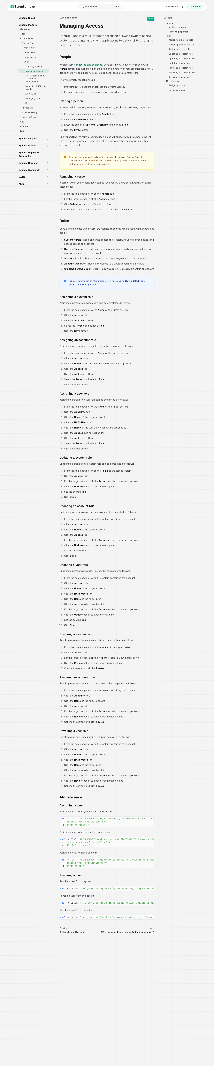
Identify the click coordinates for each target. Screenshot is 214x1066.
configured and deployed (88, 64)
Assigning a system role (181, 40)
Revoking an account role (182, 72)
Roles (168, 36)
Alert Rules (30, 93)
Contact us (195, 6)
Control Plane (28, 43)
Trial (22, 33)
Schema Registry (30, 117)
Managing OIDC (33, 98)
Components (26, 38)
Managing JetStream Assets (35, 87)
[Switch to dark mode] (182, 6)
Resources (170, 6)
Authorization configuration (83, 284)
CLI (25, 103)
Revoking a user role (179, 77)
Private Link (27, 107)
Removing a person (178, 31)
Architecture (30, 47)
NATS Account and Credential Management (34, 78)
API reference (173, 81)
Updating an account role (182, 58)
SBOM (23, 121)
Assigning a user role (179, 49)
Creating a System (34, 66)
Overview (25, 29)
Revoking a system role (181, 68)
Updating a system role (181, 54)
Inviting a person (177, 27)
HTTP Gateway (29, 112)
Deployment (30, 52)
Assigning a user (177, 85)
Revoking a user (177, 90)
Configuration (30, 57)
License (24, 126)
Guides (27, 61)
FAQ (22, 131)
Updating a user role (179, 63)
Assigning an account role (182, 44)
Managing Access (34, 71)
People (169, 23)
